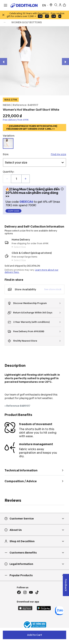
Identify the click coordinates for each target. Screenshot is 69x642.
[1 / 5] (34, 60)
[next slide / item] (65, 61)
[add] (25, 179)
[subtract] (7, 179)
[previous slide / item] (3, 61)
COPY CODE (13, 211)
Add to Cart (34, 634)
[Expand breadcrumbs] (4, 22)
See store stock (52, 289)
